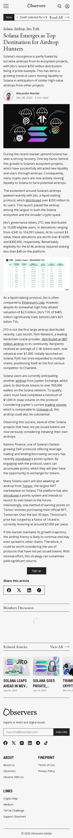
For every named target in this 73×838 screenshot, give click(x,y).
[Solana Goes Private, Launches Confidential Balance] (46, 666)
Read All (56, 17)
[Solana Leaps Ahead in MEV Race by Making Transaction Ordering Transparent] (16, 666)
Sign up (36, 571)
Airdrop (19, 28)
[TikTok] (46, 743)
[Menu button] (6, 6)
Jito (28, 28)
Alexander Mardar (28, 93)
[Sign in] (67, 6)
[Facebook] (5, 743)
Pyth (36, 28)
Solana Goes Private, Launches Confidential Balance (44, 683)
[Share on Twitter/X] (19, 590)
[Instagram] (22, 743)
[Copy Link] (39, 590)
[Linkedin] (30, 743)
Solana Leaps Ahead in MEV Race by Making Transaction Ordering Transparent (16, 683)
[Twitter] (14, 743)
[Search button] (59, 6)
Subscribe (61, 732)
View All (56, 647)
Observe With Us (13, 777)
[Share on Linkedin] (29, 590)
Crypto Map (10, 798)
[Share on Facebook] (9, 590)
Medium (8, 804)
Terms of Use (46, 765)
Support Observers (14, 816)
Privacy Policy (46, 771)
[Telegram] (38, 743)
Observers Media (41, 833)
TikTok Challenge (13, 810)
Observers (9, 771)
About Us (9, 765)
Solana (8, 28)
